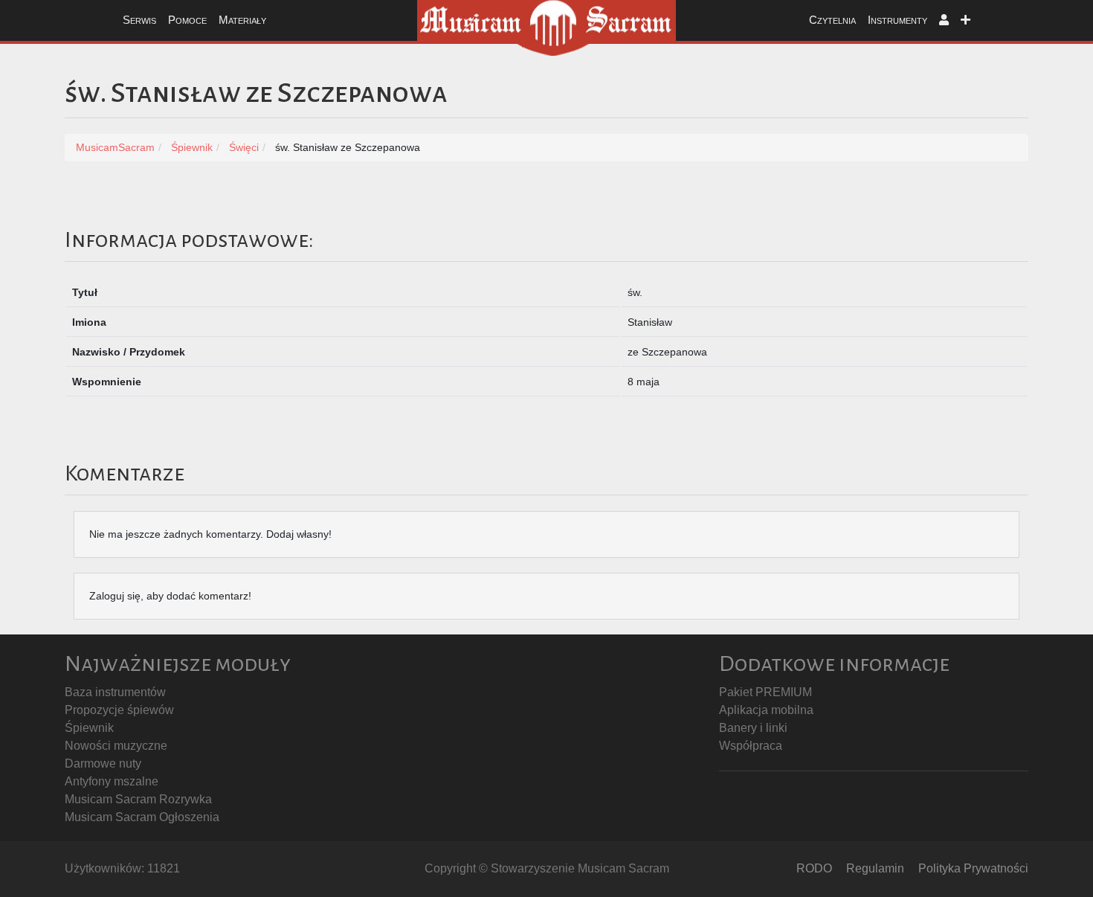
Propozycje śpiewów (119, 710)
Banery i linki (753, 727)
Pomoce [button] (187, 19)
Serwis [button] (139, 19)
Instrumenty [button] (897, 19)
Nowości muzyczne (116, 745)
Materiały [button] (242, 19)
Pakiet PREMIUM (765, 692)
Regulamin (875, 868)
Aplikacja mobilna (766, 710)
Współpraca (750, 745)
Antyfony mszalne (111, 781)
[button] (944, 20)
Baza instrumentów (115, 692)
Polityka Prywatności (973, 868)
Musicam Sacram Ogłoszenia (142, 817)
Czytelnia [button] (832, 19)
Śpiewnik (89, 727)
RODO (814, 868)
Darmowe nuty (103, 763)
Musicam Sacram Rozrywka (138, 799)
